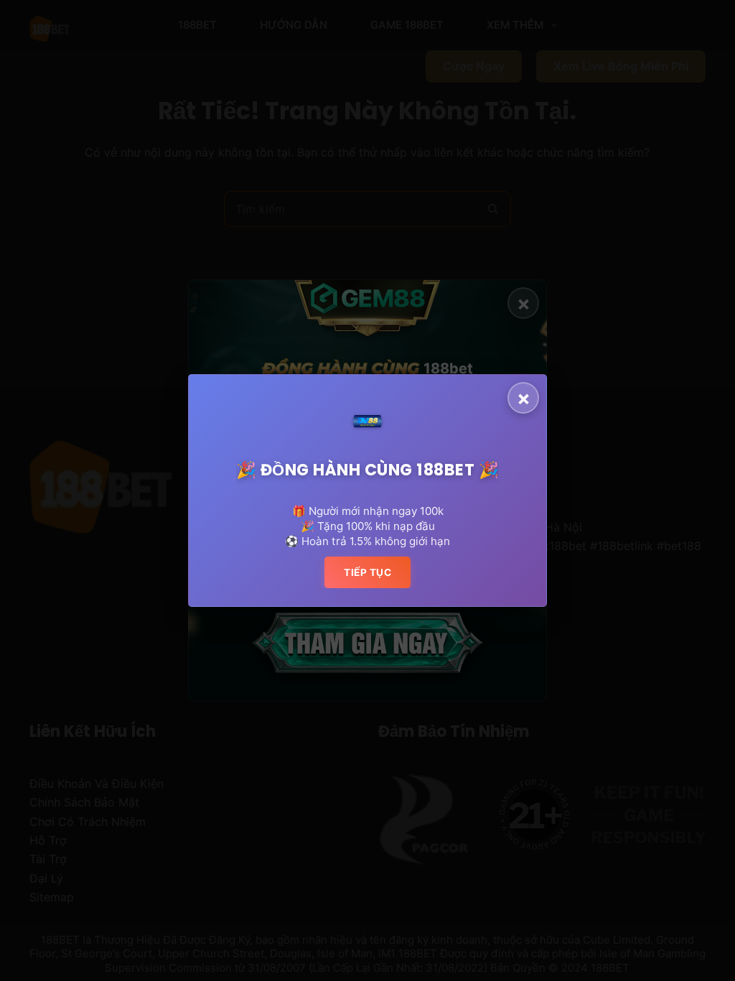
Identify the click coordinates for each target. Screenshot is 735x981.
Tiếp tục (367, 572)
